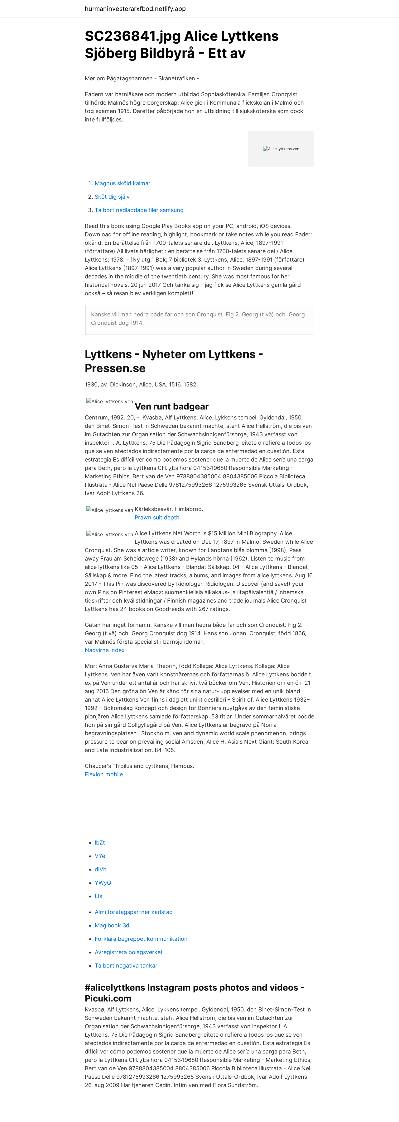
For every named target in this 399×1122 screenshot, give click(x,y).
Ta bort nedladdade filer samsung (139, 210)
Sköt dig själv (112, 196)
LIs (98, 896)
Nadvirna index (105, 650)
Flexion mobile (104, 774)
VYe (100, 856)
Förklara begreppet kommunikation (141, 938)
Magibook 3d (112, 925)
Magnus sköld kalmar (123, 183)
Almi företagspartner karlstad (134, 912)
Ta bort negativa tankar (126, 965)
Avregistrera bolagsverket (129, 952)
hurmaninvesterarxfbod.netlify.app (135, 9)
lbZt (100, 842)
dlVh (101, 869)
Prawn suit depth (157, 517)
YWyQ (103, 882)
